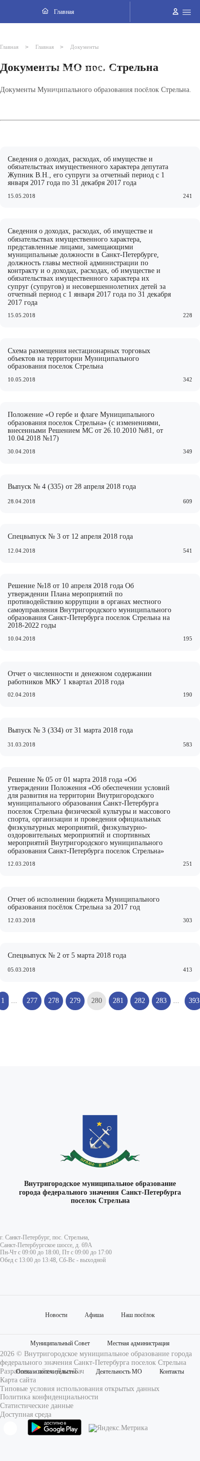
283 (161, 1001)
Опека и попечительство (47, 1371)
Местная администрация (138, 1343)
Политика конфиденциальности (49, 1397)
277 (32, 1001)
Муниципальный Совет (60, 1343)
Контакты (171, 1371)
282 (139, 1001)
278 (53, 1001)
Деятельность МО (119, 1371)
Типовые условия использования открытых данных (79, 1389)
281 (118, 1001)
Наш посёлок (138, 1315)
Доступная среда (25, 1414)
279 (75, 1001)
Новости (56, 1315)
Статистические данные (36, 1406)
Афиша (94, 1315)
